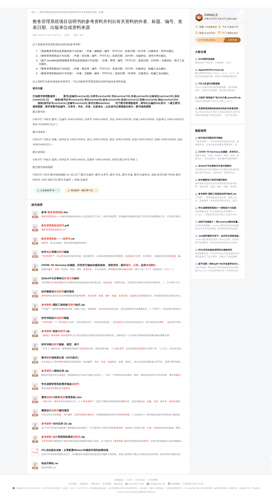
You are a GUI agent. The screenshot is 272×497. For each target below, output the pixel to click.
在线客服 (175, 484)
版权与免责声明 (221, 488)
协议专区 (118, 484)
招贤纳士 (84, 484)
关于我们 (72, 484)
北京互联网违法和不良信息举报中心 (123, 488)
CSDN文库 (140, 480)
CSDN (129, 480)
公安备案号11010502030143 (28, 488)
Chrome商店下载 (192, 488)
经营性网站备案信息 (97, 488)
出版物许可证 (244, 488)
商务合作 (95, 484)
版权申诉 (233, 488)
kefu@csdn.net (157, 484)
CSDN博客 (152, 480)
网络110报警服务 (157, 488)
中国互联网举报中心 (174, 488)
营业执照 (256, 488)
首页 (33, 12)
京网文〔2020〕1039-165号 (74, 488)
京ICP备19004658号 (52, 488)
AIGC (67, 35)
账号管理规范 (206, 488)
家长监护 (144, 488)
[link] (33, 12)
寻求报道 (106, 484)
